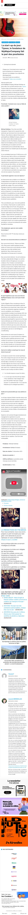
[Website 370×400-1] (14, 846)
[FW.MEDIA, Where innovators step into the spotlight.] (10, 5)
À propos (6, 503)
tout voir (5, 596)
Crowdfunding (20, 39)
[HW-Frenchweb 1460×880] (14, 814)
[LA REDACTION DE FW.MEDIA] (10, 526)
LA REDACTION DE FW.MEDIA (13, 530)
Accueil (4, 39)
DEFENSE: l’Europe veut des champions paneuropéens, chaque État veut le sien (15, 607)
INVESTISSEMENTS (11, 39)
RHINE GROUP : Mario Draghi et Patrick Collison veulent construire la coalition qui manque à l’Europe (15, 599)
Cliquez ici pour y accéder (9, 539)
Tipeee (24, 86)
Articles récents (8, 505)
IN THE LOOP (12, 42)
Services (18, 42)
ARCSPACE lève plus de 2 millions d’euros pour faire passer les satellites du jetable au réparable (14, 614)
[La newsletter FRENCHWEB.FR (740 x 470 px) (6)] (14, 795)
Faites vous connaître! (15, 79)
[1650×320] (14, 13)
